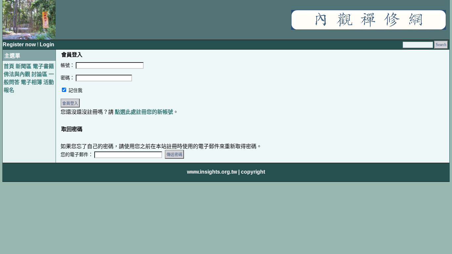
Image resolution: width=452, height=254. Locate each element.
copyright (253, 172)
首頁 (9, 66)
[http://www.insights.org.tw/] (368, 28)
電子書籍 (43, 66)
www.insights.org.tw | (213, 172)
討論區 (39, 74)
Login (47, 44)
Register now (20, 44)
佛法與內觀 (17, 74)
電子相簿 (31, 82)
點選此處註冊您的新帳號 (144, 112)
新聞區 (23, 66)
